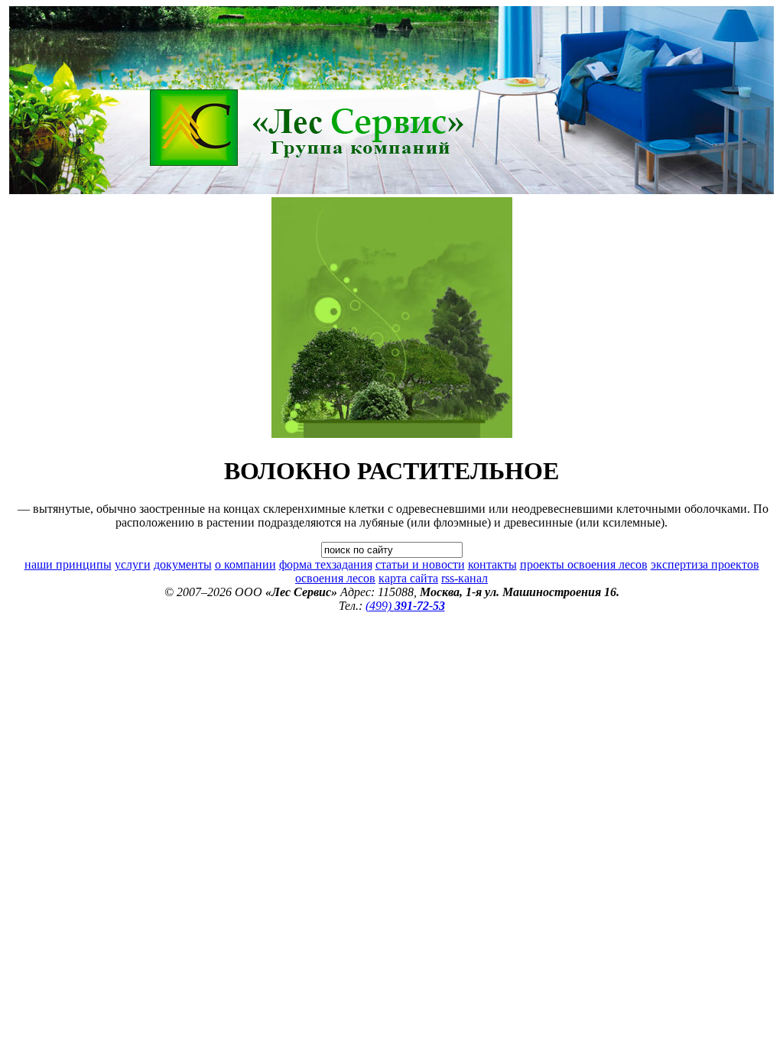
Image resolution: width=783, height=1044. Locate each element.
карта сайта (408, 578)
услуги (133, 564)
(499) (405, 605)
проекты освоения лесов (584, 564)
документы (183, 564)
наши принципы (68, 564)
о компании (245, 564)
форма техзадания (325, 564)
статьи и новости (420, 564)
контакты (492, 564)
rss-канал (464, 578)
